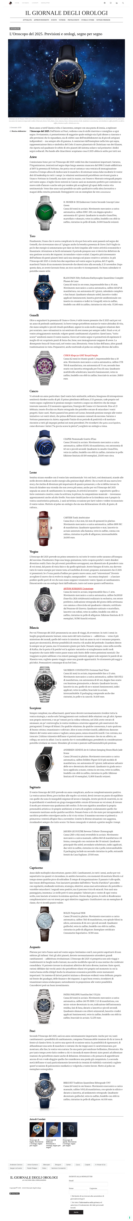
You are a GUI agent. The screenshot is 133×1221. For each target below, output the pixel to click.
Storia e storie (87, 20)
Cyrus (78, 1165)
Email (71, 1181)
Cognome (93, 1188)
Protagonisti (73, 20)
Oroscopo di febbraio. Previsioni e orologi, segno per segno (53, 1143)
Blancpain (46, 1165)
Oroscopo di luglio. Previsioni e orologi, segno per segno (36, 1143)
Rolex (44, 1168)
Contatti (35, 3)
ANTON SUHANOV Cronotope (78, 588)
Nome (71, 1188)
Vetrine (62, 20)
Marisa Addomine (18, 131)
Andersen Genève (16, 1165)
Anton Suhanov (33, 1165)
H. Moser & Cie (100, 1165)
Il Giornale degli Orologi (66, 13)
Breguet (58, 1165)
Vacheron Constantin (58, 1168)
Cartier (68, 1165)
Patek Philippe (32, 1168)
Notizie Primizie (103, 20)
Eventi (54, 20)
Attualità (27, 20)
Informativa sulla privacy (90, 1202)
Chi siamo (25, 3)
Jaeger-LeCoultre (16, 1168)
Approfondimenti (41, 20)
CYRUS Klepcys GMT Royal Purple (80, 355)
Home (17, 3)
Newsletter (45, 3)
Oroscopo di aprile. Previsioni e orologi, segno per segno (69, 1143)
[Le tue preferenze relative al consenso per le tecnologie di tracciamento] (129, 1217)
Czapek (87, 1165)
